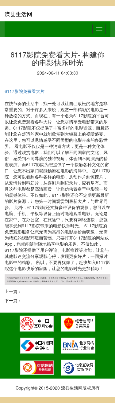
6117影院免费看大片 (24, 91)
